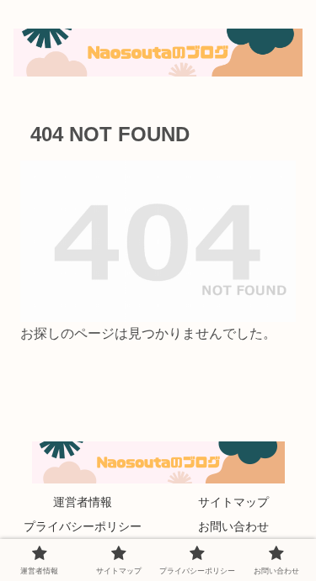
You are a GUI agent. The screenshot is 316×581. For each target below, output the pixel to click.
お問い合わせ (233, 526)
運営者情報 (82, 502)
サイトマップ (233, 502)
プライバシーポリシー (83, 526)
